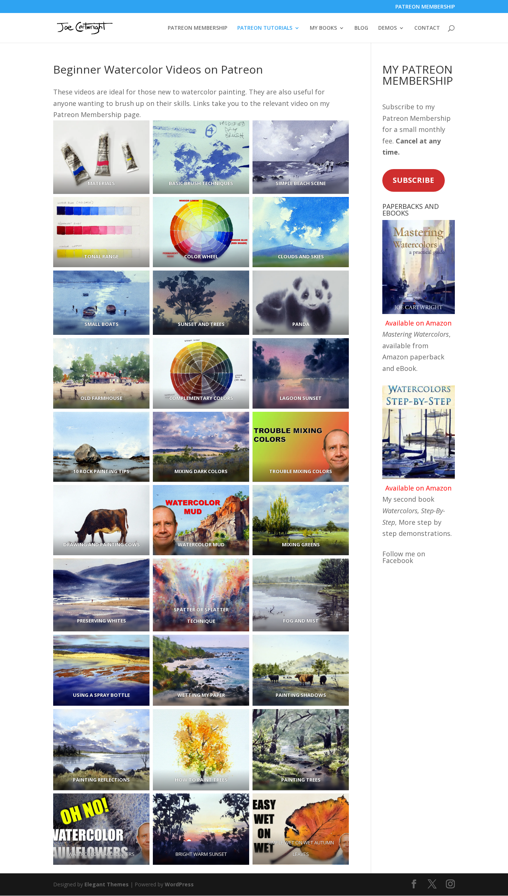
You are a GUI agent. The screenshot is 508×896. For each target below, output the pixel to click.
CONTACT (427, 28)
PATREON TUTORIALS (264, 28)
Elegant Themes (106, 884)
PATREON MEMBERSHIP (425, 7)
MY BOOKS (323, 28)
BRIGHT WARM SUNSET (201, 854)
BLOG (361, 28)
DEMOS (387, 28)
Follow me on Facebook (403, 557)
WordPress (179, 884)
